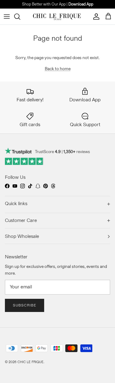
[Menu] (6, 16)
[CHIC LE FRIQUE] (57, 16)
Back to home (58, 68)
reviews (76, 151)
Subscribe (24, 305)
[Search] (20, 16)
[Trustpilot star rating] (24, 161)
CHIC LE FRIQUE (30, 362)
